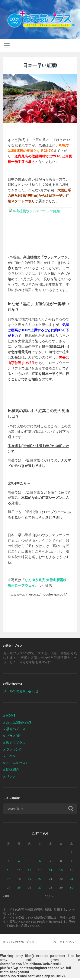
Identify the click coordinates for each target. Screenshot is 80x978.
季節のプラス (15, 729)
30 (71, 887)
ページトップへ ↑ (65, 942)
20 (40, 878)
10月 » (49, 896)
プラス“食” (13, 736)
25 (19, 887)
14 (50, 870)
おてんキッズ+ (16, 763)
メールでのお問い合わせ (20, 691)
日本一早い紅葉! (40, 65)
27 (40, 887)
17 (8, 878)
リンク (11, 776)
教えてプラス (15, 743)
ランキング (14, 749)
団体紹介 (12, 770)
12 (29, 870)
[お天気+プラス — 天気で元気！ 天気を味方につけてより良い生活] (40, 19)
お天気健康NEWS (18, 722)
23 (71, 878)
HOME (10, 716)
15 (61, 870)
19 (29, 878)
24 (8, 887)
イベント (12, 756)
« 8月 (6, 896)
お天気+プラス (25, 942)
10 (8, 870)
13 (40, 870)
